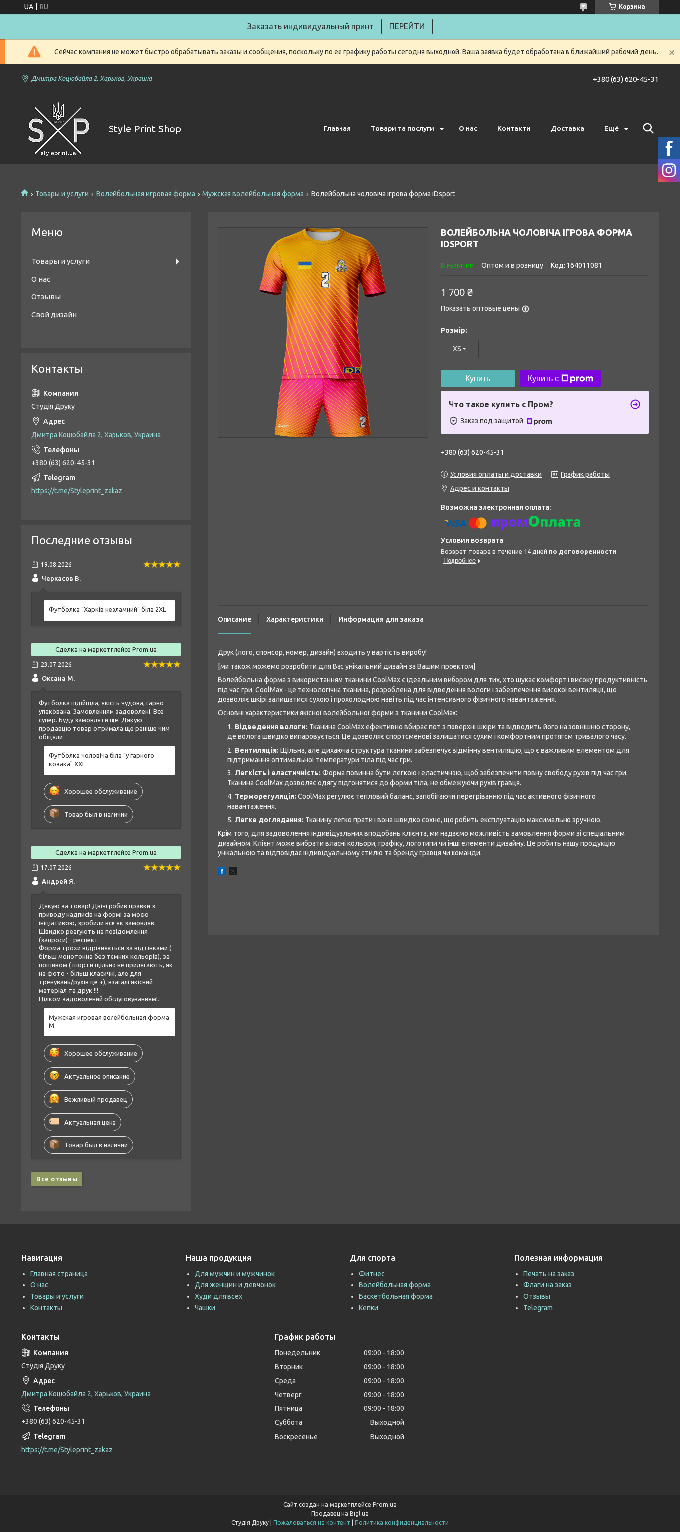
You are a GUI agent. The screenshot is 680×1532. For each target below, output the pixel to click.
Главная (337, 128)
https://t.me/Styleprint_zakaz (76, 491)
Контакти (514, 128)
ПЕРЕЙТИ (407, 26)
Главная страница (59, 1273)
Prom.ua (385, 1504)
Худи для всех (218, 1296)
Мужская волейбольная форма (253, 194)
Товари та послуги (402, 128)
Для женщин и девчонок (235, 1285)
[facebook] (222, 873)
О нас (468, 128)
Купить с (543, 378)
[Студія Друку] (58, 129)
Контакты (46, 1308)
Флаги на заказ (547, 1285)
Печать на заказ (548, 1273)
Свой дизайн (54, 314)
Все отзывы (56, 1178)
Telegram (538, 1308)
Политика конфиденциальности (402, 1522)
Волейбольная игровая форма (145, 194)
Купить (477, 378)
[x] (233, 873)
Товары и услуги (62, 194)
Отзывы (46, 296)
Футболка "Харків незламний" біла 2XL (107, 609)
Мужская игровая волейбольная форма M (109, 1021)
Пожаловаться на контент (311, 1522)
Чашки (205, 1308)
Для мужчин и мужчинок (235, 1273)
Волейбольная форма (395, 1285)
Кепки (368, 1308)
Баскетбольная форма (396, 1296)
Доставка (567, 128)
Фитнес (372, 1273)
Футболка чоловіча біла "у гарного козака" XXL (101, 759)
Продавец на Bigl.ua (340, 1513)
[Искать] (646, 128)
